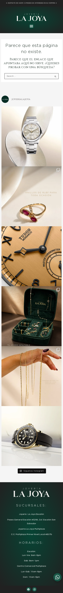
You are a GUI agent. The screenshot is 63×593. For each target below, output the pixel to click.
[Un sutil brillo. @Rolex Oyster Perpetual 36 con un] (31, 136)
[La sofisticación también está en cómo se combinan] (31, 376)
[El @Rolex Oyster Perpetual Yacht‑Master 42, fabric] (31, 436)
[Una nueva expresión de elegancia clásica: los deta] (31, 256)
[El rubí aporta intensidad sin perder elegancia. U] (31, 196)
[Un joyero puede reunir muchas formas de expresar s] (31, 316)
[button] (31, 26)
